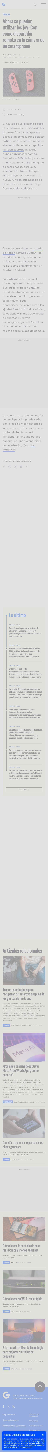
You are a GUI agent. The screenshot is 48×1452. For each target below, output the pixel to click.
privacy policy (35, 1443)
